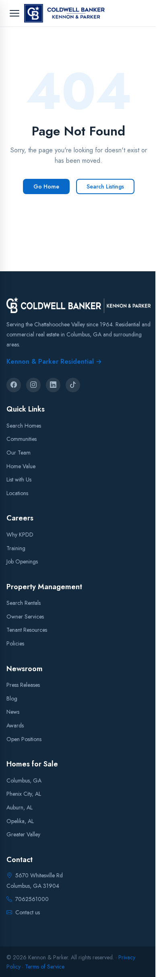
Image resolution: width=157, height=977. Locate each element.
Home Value (20, 466)
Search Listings (105, 186)
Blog (11, 698)
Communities (21, 439)
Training (15, 548)
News (12, 712)
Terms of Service (44, 966)
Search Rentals (23, 603)
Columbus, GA (23, 780)
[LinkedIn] (53, 385)
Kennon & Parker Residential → (54, 361)
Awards (15, 725)
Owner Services (25, 616)
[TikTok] (73, 385)
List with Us (18, 479)
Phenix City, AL (23, 794)
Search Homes (23, 425)
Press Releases (23, 685)
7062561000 (32, 899)
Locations (17, 493)
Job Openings (22, 561)
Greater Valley (23, 834)
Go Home (46, 186)
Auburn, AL (19, 807)
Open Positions (23, 739)
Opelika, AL (20, 821)
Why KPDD (19, 534)
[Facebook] (13, 385)
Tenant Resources (26, 630)
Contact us (27, 912)
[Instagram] (33, 385)
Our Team (18, 453)
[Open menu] (14, 13)
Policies (15, 643)
